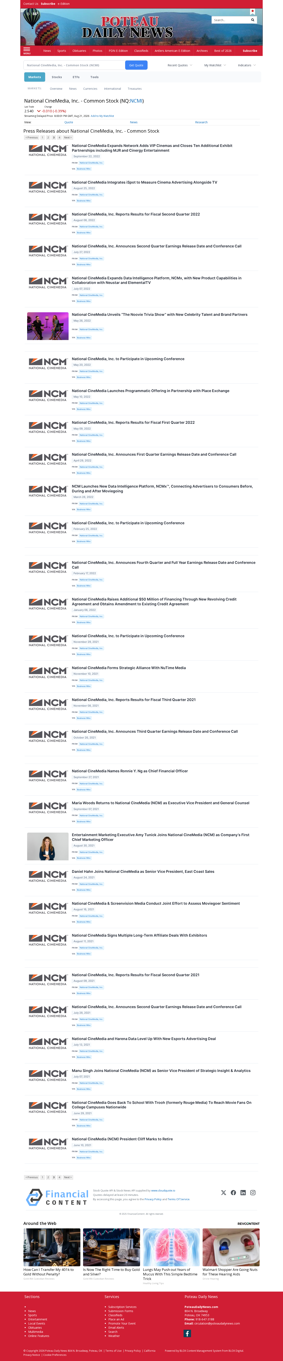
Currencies (90, 89)
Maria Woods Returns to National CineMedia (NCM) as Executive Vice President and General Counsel (160, 803)
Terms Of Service (179, 1199)
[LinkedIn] (243, 1197)
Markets (34, 77)
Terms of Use (113, 1350)
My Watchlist (212, 65)
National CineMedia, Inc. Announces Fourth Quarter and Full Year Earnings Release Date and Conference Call (163, 564)
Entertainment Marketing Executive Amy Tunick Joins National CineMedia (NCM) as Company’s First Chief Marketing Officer (160, 837)
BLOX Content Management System (200, 1350)
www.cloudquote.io (163, 1190)
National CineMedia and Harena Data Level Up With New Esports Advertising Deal (144, 1038)
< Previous (31, 137)
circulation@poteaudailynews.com (217, 1323)
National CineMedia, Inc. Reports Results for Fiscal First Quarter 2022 (133, 422)
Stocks (57, 77)
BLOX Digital (236, 1350)
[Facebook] (233, 1197)
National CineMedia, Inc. (91, 163)
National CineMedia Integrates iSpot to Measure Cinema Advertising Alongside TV (144, 182)
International (112, 89)
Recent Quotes (178, 65)
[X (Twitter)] (223, 1197)
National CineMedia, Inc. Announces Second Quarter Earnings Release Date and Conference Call (157, 246)
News (73, 89)
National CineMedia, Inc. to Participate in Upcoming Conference (128, 359)
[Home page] (141, 20)
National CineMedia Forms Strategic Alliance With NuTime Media (129, 668)
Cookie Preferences (55, 1354)
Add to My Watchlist (102, 116)
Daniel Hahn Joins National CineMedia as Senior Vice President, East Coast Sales (143, 871)
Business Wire (84, 169)
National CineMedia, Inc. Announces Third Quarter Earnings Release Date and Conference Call (155, 731)
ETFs (76, 77)
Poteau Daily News (56, 1350)
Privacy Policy (153, 1199)
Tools (94, 77)
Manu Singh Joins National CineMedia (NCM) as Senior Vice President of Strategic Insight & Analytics (161, 1070)
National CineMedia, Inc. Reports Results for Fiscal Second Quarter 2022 (136, 214)
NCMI (136, 100)
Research (201, 122)
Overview (56, 89)
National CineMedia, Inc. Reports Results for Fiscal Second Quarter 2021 (135, 975)
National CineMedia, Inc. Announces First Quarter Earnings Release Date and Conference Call (154, 454)
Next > (68, 137)
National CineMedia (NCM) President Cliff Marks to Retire (122, 1139)
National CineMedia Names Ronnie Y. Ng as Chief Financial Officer (130, 771)
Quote (68, 122)
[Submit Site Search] (253, 19)
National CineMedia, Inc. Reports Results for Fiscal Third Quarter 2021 (134, 699)
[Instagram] (253, 1197)
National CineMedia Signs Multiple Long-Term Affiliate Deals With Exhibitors (139, 935)
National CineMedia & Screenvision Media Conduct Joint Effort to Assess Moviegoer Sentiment (156, 903)
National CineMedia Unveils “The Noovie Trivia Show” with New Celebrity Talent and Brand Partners (160, 314)
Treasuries (135, 89)
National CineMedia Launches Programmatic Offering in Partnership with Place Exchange (150, 391)
